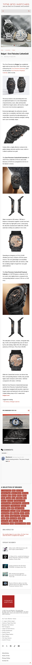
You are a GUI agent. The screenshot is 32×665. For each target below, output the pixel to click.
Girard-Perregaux (6, 503)
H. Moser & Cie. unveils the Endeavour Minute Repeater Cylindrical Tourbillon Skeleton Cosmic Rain (19, 558)
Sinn (10, 521)
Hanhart (3, 508)
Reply (7, 461)
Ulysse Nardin (5, 523)
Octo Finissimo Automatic (18, 68)
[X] (6, 646)
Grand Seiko (25, 503)
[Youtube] (19, 646)
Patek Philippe (24, 516)
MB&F (18, 510)
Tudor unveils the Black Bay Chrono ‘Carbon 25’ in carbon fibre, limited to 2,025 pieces (15, 423)
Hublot (8, 508)
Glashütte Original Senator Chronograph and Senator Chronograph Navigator (16, 37)
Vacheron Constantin (20, 523)
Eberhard (3, 500)
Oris (2, 516)
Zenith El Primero (6, 640)
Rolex (19, 518)
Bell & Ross (25, 493)
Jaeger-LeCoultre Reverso (8, 628)
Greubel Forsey (5, 505)
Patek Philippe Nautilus (7, 634)
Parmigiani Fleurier (15, 516)
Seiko (23, 518)
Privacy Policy (6, 658)
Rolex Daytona (5, 636)
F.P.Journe (10, 500)
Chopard (8, 498)
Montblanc (16, 513)
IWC (12, 508)
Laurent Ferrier (5, 510)
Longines (13, 510)
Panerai (7, 516)
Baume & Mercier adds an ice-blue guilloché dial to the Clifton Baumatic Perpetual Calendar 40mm (18, 584)
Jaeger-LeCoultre (19, 508)
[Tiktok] (14, 646)
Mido (11, 513)
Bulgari (13, 50)
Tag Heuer (15, 521)
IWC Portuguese (6, 626)
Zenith (28, 523)
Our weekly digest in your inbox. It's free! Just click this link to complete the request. (15, 535)
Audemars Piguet (5, 493)
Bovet (9, 495)
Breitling (19, 495)
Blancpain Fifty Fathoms (8, 625)
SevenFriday (4, 521)
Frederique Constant (19, 500)
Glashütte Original (16, 503)
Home (2, 50)
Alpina (13, 490)
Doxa (25, 498)
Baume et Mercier (16, 493)
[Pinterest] (10, 646)
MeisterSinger (5, 513)
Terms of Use (5, 655)
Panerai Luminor (6, 632)
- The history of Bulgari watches (11, 401)
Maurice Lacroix (25, 510)
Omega (27, 513)
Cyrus (13, 498)
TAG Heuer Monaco (6, 638)
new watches (7, 50)
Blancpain (3, 495)
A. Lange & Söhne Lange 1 (8, 621)
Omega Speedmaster (7, 630)
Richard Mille (13, 518)
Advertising (5, 653)
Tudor (20, 521)
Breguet (14, 495)
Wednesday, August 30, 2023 (18, 457)
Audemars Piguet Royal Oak (9, 623)
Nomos (22, 513)
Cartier (3, 498)
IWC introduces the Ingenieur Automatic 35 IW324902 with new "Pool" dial (17, 575)
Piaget (3, 518)
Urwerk (12, 523)
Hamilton (23, 505)
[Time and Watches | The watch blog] (16, 6)
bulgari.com (6, 395)
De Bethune (19, 498)
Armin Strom (19, 490)
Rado (7, 518)
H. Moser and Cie (15, 505)
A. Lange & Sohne (6, 490)
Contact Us (5, 660)
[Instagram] (3, 646)
